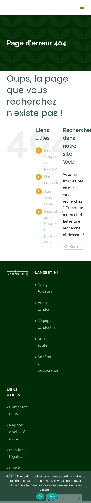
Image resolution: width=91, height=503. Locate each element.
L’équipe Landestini (46, 324)
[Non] (85, 487)
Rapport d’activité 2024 (17, 432)
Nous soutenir (45, 342)
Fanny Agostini (45, 288)
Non (52, 496)
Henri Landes (44, 305)
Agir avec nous (48, 197)
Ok (40, 496)
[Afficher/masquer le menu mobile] (82, 7)
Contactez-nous (17, 410)
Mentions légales (17, 453)
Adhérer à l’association (46, 363)
